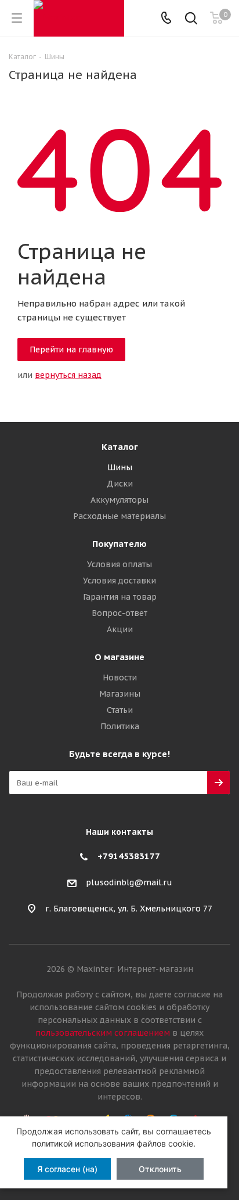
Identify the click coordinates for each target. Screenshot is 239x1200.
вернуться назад (68, 375)
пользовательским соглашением (102, 1033)
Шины (119, 467)
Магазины (119, 694)
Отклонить (160, 1169)
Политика (119, 726)
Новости (120, 677)
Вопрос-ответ (119, 613)
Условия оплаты (119, 564)
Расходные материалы (119, 516)
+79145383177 (128, 856)
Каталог (120, 446)
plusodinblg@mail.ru (129, 883)
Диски (120, 483)
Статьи (120, 710)
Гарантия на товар (120, 597)
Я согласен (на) (67, 1169)
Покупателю (119, 543)
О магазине (119, 656)
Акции (120, 629)
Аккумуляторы (119, 500)
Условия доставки (119, 580)
